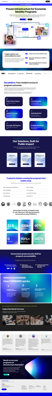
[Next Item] (51, 320)
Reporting (30, 388)
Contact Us (44, 386)
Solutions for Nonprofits (31, 386)
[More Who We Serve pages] (21, 1)
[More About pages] (37, 1)
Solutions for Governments (24, 386)
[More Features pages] (25, 1)
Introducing (26, 4)
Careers (44, 388)
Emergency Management (24, 388)
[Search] (43, 1)
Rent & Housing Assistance (24, 389)
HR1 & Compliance (23, 387)
